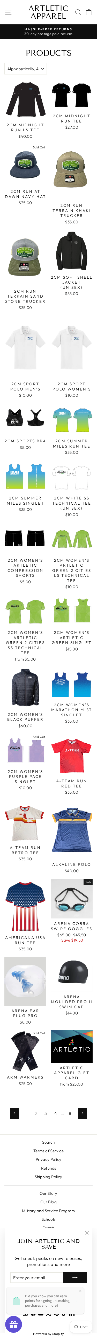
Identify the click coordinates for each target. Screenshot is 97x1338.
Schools (49, 1219)
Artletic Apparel (48, 12)
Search (48, 1142)
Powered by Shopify (48, 1334)
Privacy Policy (49, 1159)
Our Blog (48, 1201)
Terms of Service (48, 1150)
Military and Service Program (48, 1210)
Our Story (48, 1193)
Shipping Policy (48, 1176)
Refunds (48, 1168)
